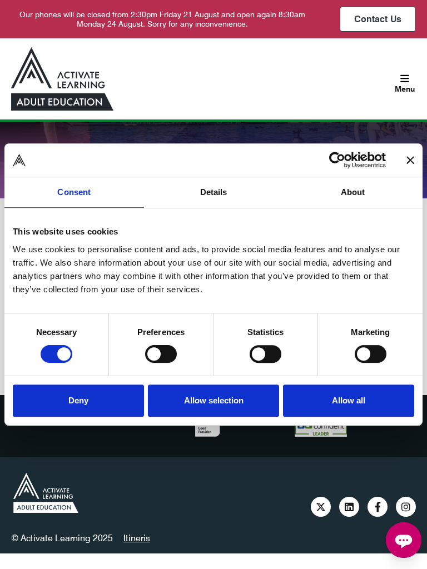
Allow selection (214, 400)
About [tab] (353, 192)
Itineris (136, 538)
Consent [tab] (74, 192)
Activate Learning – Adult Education (46, 493)
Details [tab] (213, 192)
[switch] (161, 354)
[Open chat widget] (403, 540)
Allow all (348, 400)
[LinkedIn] (349, 507)
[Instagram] (406, 507)
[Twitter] (321, 507)
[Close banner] (410, 160)
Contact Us (377, 19)
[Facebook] (378, 507)
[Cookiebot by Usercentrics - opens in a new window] (337, 160)
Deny (78, 400)
